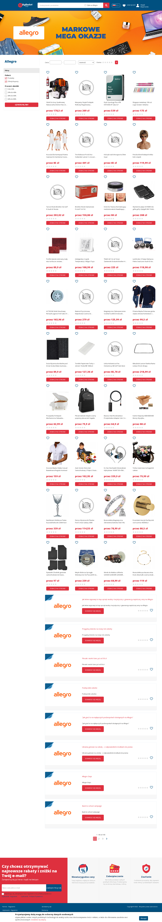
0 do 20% (11, 89)
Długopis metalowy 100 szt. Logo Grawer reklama (142, 103)
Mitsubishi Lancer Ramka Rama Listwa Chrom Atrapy (144, 364)
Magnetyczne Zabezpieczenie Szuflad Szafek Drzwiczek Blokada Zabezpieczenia (115, 312)
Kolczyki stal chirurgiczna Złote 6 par (115, 155)
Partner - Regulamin (8, 906)
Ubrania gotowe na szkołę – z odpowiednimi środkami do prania (107, 747)
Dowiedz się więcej (38, 920)
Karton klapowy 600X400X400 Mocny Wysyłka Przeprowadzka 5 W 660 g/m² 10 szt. (143, 417)
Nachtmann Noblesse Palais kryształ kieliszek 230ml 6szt (56, 521)
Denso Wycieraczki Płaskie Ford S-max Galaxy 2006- (84, 521)
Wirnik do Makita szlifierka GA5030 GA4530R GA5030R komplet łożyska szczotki (113, 573)
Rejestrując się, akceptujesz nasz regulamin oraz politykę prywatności (28, 894)
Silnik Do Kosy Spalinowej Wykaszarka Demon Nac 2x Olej (56, 103)
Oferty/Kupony (13, 81)
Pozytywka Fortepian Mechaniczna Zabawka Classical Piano (54, 417)
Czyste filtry (21, 105)
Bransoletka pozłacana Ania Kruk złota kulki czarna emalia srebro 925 (143, 573)
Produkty (11, 78)
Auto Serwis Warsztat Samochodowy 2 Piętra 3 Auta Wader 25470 (85, 469)
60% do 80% (12, 99)
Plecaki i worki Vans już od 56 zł (94, 658)
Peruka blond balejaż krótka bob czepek (143, 155)
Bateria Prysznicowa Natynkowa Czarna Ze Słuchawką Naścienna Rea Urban (84, 312)
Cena (47, 62)
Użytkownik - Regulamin (9, 896)
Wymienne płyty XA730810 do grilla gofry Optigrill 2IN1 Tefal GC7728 (143, 208)
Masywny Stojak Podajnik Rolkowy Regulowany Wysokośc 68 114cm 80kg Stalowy (84, 103)
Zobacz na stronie (58, 118)
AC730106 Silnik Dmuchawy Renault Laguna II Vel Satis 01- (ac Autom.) (57, 312)
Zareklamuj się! (46, 906)
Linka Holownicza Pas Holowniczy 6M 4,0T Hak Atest (114, 364)
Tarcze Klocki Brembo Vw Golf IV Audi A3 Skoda (57, 208)
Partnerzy (45, 910)
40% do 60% (12, 96)
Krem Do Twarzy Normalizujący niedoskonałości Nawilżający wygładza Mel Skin (115, 208)
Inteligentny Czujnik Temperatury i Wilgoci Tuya (84, 260)
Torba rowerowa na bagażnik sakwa (143, 469)
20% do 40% (12, 92)
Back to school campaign (92, 806)
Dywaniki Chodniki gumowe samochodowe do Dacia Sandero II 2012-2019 (56, 573)
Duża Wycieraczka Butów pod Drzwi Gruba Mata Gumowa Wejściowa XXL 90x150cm (56, 364)
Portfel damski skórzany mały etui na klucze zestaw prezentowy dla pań (57, 260)
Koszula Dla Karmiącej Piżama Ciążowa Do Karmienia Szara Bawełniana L (57, 155)
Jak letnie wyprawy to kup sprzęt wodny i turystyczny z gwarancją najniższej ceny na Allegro (117, 599)
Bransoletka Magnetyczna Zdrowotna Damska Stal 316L (114, 521)
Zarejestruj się (53, 888)
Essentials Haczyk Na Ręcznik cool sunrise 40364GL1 (143, 521)
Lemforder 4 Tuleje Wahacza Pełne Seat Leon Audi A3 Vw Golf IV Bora (143, 260)
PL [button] (117, 5)
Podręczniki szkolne (89, 688)
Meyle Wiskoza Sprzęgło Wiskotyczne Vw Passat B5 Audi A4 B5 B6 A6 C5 (86, 573)
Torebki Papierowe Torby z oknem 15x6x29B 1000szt (84, 364)
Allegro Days (87, 776)
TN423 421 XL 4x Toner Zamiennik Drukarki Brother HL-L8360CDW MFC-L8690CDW (115, 260)
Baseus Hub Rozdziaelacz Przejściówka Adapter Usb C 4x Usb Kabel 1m (115, 417)
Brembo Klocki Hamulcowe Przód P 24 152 (84, 208)
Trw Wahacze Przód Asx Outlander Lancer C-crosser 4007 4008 (85, 155)
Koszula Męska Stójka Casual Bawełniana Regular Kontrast (56, 469)
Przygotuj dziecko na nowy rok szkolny (97, 629)
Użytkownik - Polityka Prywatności (32, 896)
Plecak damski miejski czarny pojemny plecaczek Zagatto (85, 417)
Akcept (144, 918)
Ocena (99, 62)
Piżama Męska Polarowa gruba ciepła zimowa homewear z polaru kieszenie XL (144, 312)
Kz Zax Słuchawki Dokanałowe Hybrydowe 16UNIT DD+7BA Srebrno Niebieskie (115, 469)
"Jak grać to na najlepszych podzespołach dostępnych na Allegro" (107, 717)
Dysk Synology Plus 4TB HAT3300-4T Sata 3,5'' (112, 103)
